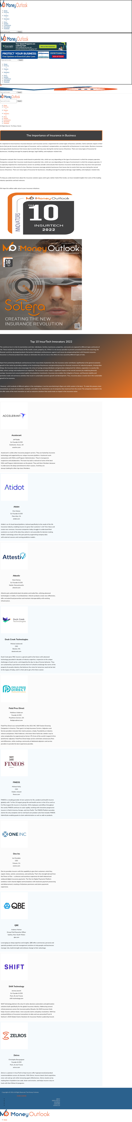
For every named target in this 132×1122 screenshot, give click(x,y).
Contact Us (56, 1105)
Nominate (6, 28)
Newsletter (7, 27)
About (58, 1098)
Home (5, 10)
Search (19, 101)
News (5, 22)
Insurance (6, 19)
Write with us (56, 1100)
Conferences (7, 25)
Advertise (57, 1102)
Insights (6, 23)
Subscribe (57, 1103)
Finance (6, 15)
